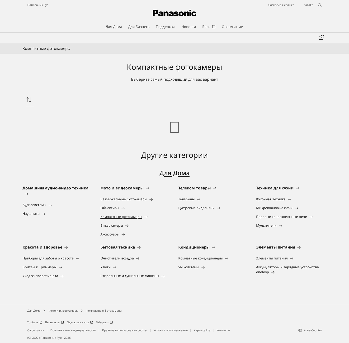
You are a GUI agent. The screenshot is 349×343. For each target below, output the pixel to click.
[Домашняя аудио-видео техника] (58, 193)
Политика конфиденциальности (73, 330)
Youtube (32, 322)
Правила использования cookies (125, 330)
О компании (35, 330)
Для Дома (175, 173)
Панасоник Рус (37, 5)
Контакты (223, 330)
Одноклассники (78, 322)
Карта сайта (202, 330)
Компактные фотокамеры (104, 311)
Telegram (102, 322)
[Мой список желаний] (321, 38)
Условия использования (171, 330)
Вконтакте (52, 322)
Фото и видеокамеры (63, 311)
